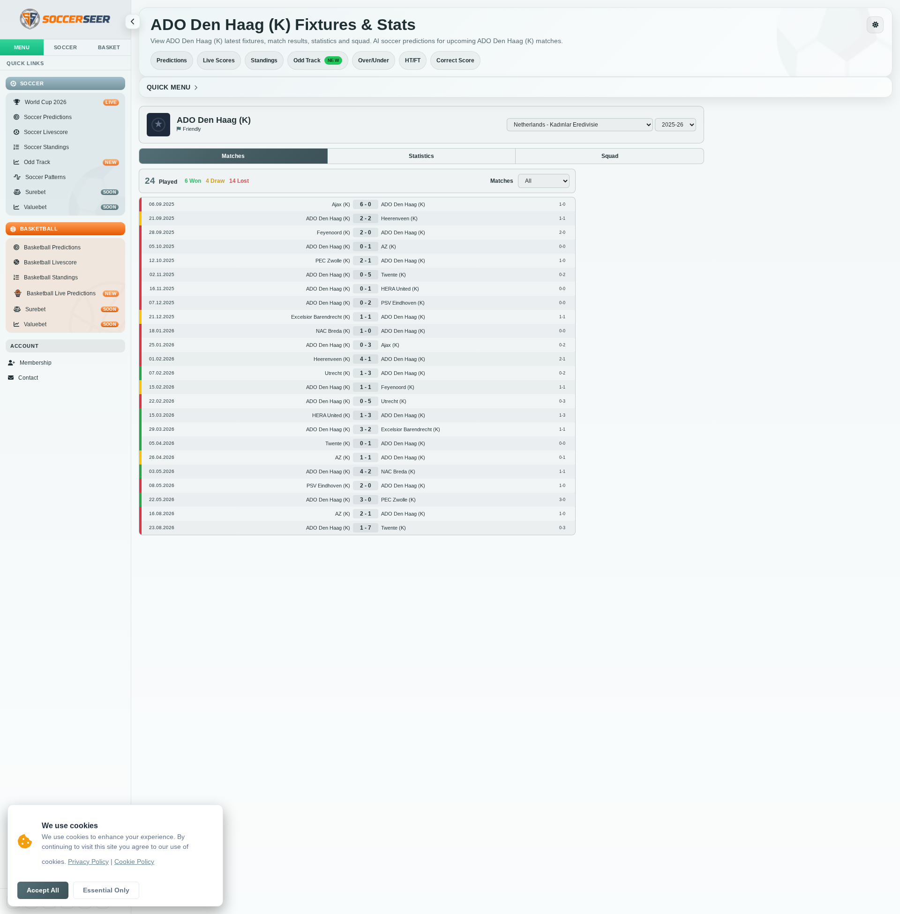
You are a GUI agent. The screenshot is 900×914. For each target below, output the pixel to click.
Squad (609, 156)
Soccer (65, 47)
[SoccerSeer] (65, 19)
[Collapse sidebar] (132, 21)
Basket (109, 47)
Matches (233, 156)
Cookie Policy (134, 861)
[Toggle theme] (875, 24)
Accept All (43, 890)
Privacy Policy (88, 861)
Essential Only (106, 890)
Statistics (421, 156)
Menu (22, 47)
